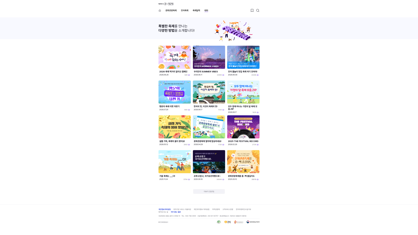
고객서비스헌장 (227, 209)
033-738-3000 (190, 216)
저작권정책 (216, 209)
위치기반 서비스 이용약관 (182, 209)
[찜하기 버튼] (252, 10)
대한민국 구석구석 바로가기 (166, 4)
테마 (206, 10)
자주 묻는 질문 (176, 212)
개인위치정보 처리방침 (201, 209)
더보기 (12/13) (209, 192)
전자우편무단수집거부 (243, 209)
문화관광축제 (171, 10)
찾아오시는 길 (163, 212)
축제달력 (196, 10)
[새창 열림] (219, 223)
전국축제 (184, 10)
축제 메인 (159, 10)
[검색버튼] (258, 10)
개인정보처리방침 (164, 209)
